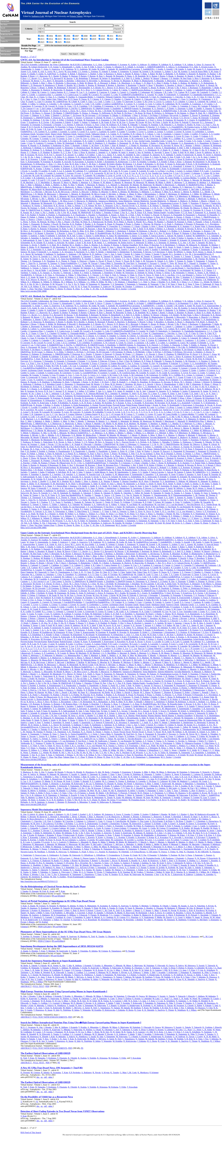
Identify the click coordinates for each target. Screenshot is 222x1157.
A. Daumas (207, 108)
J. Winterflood (131, 282)
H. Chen (216, 97)
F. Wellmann (124, 279)
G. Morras (211, 199)
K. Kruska (37, 169)
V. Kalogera (59, 159)
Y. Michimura (171, 194)
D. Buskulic (68, 90)
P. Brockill (71, 88)
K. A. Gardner (51, 132)
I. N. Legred (184, 173)
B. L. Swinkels (175, 254)
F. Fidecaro (78, 125)
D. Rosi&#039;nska (103, 233)
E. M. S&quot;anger (121, 238)
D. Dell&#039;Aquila (197, 111)
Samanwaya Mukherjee (107, 201)
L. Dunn (140, 118)
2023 (42, 42)
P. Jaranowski (187, 155)
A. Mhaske (121, 194)
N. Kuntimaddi (173, 169)
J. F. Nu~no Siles (62, 208)
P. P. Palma (96, 212)
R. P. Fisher (122, 125)
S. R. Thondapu (48, 261)
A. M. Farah (104, 122)
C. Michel (161, 194)
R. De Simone (180, 113)
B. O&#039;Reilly (58, 210)
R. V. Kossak (110, 166)
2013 (42, 39)
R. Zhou (76, 289)
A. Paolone (50, 215)
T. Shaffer (42, 245)
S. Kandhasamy (111, 159)
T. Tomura (210, 261)
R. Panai (138, 212)
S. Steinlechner (123, 252)
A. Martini (163, 187)
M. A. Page (34, 212)
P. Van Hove (109, 270)
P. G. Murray (58, 203)
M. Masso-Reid (35, 189)
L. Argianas (93, 71)
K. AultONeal (50, 74)
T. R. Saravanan (161, 238)
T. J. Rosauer (78, 233)
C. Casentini (57, 95)
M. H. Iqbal (189, 152)
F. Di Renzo (164, 115)
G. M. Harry (94, 145)
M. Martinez (142, 187)
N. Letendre (87, 175)
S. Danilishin (115, 108)
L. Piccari (161, 219)
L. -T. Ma (170, 180)
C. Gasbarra (101, 132)
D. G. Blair (156, 83)
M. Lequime (57, 175)
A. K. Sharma (104, 245)
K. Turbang (86, 266)
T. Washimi (185, 277)
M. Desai (147, 113)
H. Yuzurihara (94, 286)
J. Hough (93, 150)
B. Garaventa (140, 129)
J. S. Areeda (82, 71)
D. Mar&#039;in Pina (195, 185)
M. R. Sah (71, 236)
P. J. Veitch (84, 273)
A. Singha (194, 247)
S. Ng (116, 206)
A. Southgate (184, 249)
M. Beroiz (35, 81)
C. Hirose (214, 148)
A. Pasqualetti (176, 215)
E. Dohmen (214, 115)
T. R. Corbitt (95, 104)
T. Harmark (75, 145)
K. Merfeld (194, 192)
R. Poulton (45, 224)
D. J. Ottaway (174, 210)
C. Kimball (101, 164)
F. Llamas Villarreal (76, 178)
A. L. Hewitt (147, 148)
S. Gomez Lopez (45, 136)
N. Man (71, 185)
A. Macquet (55, 182)
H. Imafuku (146, 152)
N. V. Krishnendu (199, 166)
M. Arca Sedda (70, 71)
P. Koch (189, 164)
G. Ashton (166, 71)
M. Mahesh (149, 182)
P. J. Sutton (145, 254)
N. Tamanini (156, 256)
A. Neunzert (108, 206)
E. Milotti (215, 194)
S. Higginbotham (169, 148)
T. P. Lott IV (40, 180)
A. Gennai (158, 132)
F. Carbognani (144, 92)
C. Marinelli (180, 185)
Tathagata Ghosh (98, 134)
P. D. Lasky (204, 171)
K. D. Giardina (123, 134)
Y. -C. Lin (205, 175)
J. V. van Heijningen (94, 270)
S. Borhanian (131, 85)
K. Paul (90, 217)
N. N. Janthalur (167, 155)
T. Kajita (42, 159)
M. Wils (108, 282)
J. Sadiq (41, 236)
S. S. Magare (94, 182)
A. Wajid (60, 277)
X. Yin (42, 286)
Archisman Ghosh (28, 134)
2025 (59, 42)
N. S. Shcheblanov (167, 245)
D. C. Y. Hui (66, 152)
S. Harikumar (56, 145)
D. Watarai (210, 277)
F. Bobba (165, 83)
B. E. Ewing (44, 122)
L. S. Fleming (178, 125)
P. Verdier (117, 273)
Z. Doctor (194, 115)
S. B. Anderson (67, 69)
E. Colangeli (200, 101)
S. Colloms (40, 104)
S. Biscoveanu (70, 83)
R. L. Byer (85, 90)
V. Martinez (153, 187)
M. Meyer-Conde (98, 194)
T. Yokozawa (62, 286)
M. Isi (215, 152)
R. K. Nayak (59, 206)
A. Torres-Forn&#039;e (67, 263)
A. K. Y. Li (126, 175)
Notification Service (7, 34)
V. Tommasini (199, 261)
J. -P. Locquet (116, 178)
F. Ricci (217, 229)
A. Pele (132, 217)
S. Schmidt (171, 240)
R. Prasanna (118, 224)
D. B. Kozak (163, 166)
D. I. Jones (144, 157)
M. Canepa (41, 92)
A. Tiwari (100, 261)
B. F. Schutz (48, 242)
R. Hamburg (97, 143)
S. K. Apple (32, 71)
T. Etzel (215, 120)
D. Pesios (66, 219)
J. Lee (125, 173)
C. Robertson (120, 231)
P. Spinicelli (41, 252)
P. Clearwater (127, 101)
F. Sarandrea (148, 238)
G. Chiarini (126, 99)
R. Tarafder (86, 259)
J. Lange (132, 171)
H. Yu (77, 286)
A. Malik (46, 185)
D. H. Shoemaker (42, 247)
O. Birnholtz (58, 83)
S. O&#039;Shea (125, 210)
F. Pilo (58, 222)
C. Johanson (46, 157)
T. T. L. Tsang (54, 266)
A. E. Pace (216, 210)
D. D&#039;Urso (162, 118)
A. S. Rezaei (208, 229)
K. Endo (129, 120)
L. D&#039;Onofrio (42, 118)
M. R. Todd (135, 261)
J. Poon (206, 222)
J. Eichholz (69, 120)
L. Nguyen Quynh (127, 206)
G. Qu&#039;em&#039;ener (94, 226)
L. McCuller (194, 189)
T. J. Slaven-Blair (60, 249)
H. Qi (73, 226)
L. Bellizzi (145, 78)
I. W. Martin (106, 187)
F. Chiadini (116, 99)
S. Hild (180, 148)
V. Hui (74, 152)
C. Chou (181, 99)
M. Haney (144, 143)
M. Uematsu (167, 266)
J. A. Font (205, 125)
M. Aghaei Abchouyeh (37, 67)
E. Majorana (177, 182)
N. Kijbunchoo (39, 164)
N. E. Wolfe (171, 282)
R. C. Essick (190, 120)
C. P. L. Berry (46, 81)
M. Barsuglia (118, 76)
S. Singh (185, 247)
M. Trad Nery (128, 263)
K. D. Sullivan (95, 254)
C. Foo (213, 125)
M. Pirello (108, 222)
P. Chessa (83, 99)
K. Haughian (142, 145)
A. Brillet (49, 88)
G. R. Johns (57, 157)
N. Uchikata (125, 266)
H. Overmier (195, 210)
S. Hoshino (83, 150)
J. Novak (50, 208)
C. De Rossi (137, 113)
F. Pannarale (198, 212)
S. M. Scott (86, 242)
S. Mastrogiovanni (64, 189)
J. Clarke (106, 101)
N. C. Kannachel (133, 159)
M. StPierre (178, 252)
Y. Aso (174, 71)
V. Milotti (24, 196)
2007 (77, 36)
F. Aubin (39, 74)
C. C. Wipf (142, 282)
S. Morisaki (190, 199)
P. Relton (159, 229)
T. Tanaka (196, 256)
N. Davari (217, 108)
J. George (178, 132)
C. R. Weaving (53, 279)
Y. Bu (176, 88)
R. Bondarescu (49, 85)
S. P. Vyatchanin (209, 275)
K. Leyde (117, 175)
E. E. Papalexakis (78, 215)
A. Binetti (34, 83)
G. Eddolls (25, 120)
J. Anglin (159, 69)
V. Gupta (215, 141)
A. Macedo (194, 180)
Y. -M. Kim (91, 164)
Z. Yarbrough (205, 284)
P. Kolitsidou (54, 166)
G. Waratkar (158, 277)
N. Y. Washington (198, 277)
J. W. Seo (191, 242)
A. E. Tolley (169, 261)
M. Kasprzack (199, 159)
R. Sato (39, 240)
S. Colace (190, 101)
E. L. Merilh (205, 192)
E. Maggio (116, 182)
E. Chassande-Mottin (84, 97)
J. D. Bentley (174, 78)
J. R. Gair (47, 129)
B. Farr (112, 122)
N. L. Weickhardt (79, 279)
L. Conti (85, 104)
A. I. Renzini (169, 229)
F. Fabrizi (67, 122)
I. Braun (33, 88)
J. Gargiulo (62, 132)
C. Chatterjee (99, 97)
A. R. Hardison (43, 145)
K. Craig (68, 106)
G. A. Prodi (166, 224)
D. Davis (63, 111)
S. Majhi (167, 182)
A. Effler (60, 120)
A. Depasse (93, 113)
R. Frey (129, 127)
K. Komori (65, 166)
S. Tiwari (117, 261)
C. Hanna (161, 143)
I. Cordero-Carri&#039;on (112, 104)
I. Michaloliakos (149, 194)
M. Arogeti (143, 71)
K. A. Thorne (61, 261)
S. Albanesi (117, 67)
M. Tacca (34, 256)
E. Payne (105, 217)
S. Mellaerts (144, 192)
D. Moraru (142, 199)
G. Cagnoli (166, 90)
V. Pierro (32, 222)
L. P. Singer (140, 247)
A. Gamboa (107, 129)
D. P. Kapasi (169, 159)
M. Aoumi (197, 69)
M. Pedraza (123, 217)
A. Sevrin (33, 245)
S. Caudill (83, 95)
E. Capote (112, 92)
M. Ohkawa (195, 208)
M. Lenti (35, 175)
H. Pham (105, 219)
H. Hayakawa (154, 145)
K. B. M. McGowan (61, 192)
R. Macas (185, 180)
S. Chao (48, 97)
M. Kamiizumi (89, 159)
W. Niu (216, 206)
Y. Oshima (137, 210)
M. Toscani (92, 263)
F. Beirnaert (93, 78)
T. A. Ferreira (67, 125)
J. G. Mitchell (160, 196)
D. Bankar (211, 74)
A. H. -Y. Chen (197, 97)
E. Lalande (67, 171)
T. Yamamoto (129, 284)
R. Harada (32, 145)
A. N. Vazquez (44, 273)
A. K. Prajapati (97, 224)
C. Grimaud (209, 138)
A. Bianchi (193, 81)
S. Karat (178, 159)
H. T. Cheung (93, 99)
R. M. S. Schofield (209, 240)
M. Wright (214, 282)
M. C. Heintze (186, 145)
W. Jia (30, 157)
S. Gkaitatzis (166, 134)
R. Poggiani (179, 222)
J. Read (99, 229)
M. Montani (122, 199)
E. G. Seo (182, 242)
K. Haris (65, 145)
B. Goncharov (58, 136)
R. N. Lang (123, 171)
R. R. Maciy (216, 180)
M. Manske (134, 185)
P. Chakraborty (170, 95)
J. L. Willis (91, 282)
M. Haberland (68, 143)
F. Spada (194, 249)
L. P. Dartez (169, 108)
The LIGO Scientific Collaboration (35, 64)
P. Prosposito (199, 224)
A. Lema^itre (26, 175)
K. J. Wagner (50, 277)
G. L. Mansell (111, 185)
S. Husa (81, 152)
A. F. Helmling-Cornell (51, 148)
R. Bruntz (161, 88)
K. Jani (137, 155)
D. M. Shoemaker (57, 247)
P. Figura (87, 125)
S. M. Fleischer (165, 125)
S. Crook (131, 106)
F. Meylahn (111, 194)
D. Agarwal (206, 64)
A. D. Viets (47, 275)
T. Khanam (187, 162)
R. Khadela (141, 162)
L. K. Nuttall (75, 208)
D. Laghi (52, 171)
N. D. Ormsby (80, 210)
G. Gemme (149, 132)
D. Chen (208, 97)
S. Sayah (95, 240)
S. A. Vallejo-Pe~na (100, 268)
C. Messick (73, 194)
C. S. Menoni (155, 192)
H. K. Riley (89, 231)
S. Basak (169, 76)
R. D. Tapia (50, 259)
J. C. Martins (173, 187)
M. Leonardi (45, 175)
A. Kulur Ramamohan (80, 169)
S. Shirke (30, 247)
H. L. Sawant (84, 240)
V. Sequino (200, 242)
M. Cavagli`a (94, 95)
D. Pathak (31, 217)
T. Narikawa (26, 206)
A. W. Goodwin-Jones (119, 136)
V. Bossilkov (159, 85)
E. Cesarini (149, 95)
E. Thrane (72, 261)
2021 (111, 39)
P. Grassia (60, 138)
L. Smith (91, 249)
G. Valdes (53, 268)
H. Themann (145, 259)
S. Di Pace (143, 115)
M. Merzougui (50, 194)
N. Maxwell (132, 189)
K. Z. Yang (187, 284)
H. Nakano (141, 203)
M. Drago (107, 118)
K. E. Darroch (158, 108)
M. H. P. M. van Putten (155, 270)
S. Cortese (157, 104)
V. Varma (33, 273)
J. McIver (74, 192)
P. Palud (115, 212)
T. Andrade (110, 69)
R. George (187, 132)
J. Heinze (196, 145)
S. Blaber (112, 83)
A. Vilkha (69, 275)
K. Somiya (123, 249)
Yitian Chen (62, 99)
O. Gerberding (198, 132)
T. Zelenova (138, 286)
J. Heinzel (205, 145)
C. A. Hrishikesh (149, 150)
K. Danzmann (145, 108)
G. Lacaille (33, 171)
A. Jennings (216, 155)
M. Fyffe (29, 129)
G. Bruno (152, 88)
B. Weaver (42, 279)
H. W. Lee (118, 173)
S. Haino (78, 143)
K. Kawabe (66, 162)
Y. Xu (74, 284)
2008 (85, 36)
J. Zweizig (132, 289)
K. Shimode (203, 245)
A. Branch (210, 85)
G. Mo (41, 199)
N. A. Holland (46, 150)
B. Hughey (55, 152)
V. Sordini (154, 249)
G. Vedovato (66, 273)
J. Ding (135, 115)
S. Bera (195, 78)
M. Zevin (176, 286)
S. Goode (105, 136)
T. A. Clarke (116, 101)
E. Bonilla (68, 85)
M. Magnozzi (138, 182)
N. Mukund (172, 201)
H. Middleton (183, 194)
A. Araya (48, 71)
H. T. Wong (182, 282)
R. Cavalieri (105, 95)
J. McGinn (47, 192)
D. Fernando (35, 125)
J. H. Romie (38, 233)
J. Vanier (118, 270)
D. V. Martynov (186, 187)
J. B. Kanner (146, 159)
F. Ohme (204, 208)
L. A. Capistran (89, 92)
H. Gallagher (76, 129)
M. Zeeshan (127, 286)
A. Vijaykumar (59, 275)
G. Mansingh (123, 185)
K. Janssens (155, 155)
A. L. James (107, 155)
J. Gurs (29, 143)
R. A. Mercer (174, 192)
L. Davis (71, 111)
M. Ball (159, 74)
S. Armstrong (123, 71)
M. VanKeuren (129, 270)
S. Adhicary (142, 64)
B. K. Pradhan (76, 224)
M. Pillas (51, 222)
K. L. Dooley (67, 118)
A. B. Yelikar (33, 286)
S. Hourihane (103, 150)
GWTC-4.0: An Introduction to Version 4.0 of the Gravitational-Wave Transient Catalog (64, 59)
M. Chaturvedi (142, 97)
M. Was (176, 277)
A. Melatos (122, 192)
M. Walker (69, 277)
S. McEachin (205, 189)
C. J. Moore (132, 199)
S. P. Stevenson (158, 252)
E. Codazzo (167, 101)
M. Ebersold (203, 118)
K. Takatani (105, 256)
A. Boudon (169, 85)
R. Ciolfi (81, 101)
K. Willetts (45, 282)
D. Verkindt (139, 273)
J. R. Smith (82, 249)
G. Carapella (132, 92)
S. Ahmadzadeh (65, 67)
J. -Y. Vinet (104, 275)
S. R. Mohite (76, 199)
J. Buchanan (193, 88)
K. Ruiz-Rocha (211, 233)
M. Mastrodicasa (49, 189)
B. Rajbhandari (170, 226)
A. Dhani (191, 113)
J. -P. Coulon (207, 104)
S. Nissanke (197, 206)
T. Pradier (87, 224)
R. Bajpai (135, 74)
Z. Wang (149, 277)
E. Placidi (138, 222)
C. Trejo (170, 263)
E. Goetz (24, 136)
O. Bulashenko (205, 88)
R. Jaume (198, 155)
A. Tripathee (201, 263)
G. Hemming (67, 148)
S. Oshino (147, 210)
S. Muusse (69, 203)
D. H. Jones (134, 157)
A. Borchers (120, 85)
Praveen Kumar (105, 169)
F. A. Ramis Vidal (198, 226)
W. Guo (127, 141)
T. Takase (96, 256)
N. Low (85, 180)
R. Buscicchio (56, 90)
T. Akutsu (107, 67)
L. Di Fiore (65, 115)
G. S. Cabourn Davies (100, 90)
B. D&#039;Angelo (101, 108)
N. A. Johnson (68, 157)
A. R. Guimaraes (74, 141)
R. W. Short (70, 247)
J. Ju (193, 157)
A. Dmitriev (184, 115)
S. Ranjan (32, 229)
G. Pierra (24, 222)
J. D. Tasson (116, 259)
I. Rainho (144, 226)
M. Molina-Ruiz (89, 199)
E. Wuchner (44, 284)
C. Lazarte (48, 173)
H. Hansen (214, 143)
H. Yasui (215, 284)
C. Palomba (106, 212)
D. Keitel (98, 162)
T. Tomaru (179, 261)
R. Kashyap (188, 159)
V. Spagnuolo (204, 249)
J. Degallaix (133, 111)
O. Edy (53, 120)
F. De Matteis (56, 113)
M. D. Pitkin (119, 222)
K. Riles (80, 231)
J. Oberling (96, 208)
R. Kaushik (56, 162)
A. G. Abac (97, 64)
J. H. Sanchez (67, 238)
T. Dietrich (55, 115)
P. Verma (157, 273)
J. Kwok (24, 171)
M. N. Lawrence (27, 173)
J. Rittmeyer (109, 231)
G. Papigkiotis (102, 215)
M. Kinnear (127, 164)
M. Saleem (178, 236)
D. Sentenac (172, 242)
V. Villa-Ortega (81, 275)
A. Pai (42, 212)
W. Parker (146, 215)
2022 (120, 39)
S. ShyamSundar (83, 247)
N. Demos (84, 113)
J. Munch (203, 201)
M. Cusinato (203, 106)
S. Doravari (88, 118)
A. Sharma (93, 245)
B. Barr (100, 76)
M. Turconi (97, 266)
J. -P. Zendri (149, 286)
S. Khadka (151, 162)
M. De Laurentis (153, 111)
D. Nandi (183, 203)
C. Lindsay (215, 175)
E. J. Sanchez (55, 238)
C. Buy (77, 90)
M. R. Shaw (144, 245)
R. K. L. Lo (105, 178)
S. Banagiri (191, 74)
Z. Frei (104, 127)
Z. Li (162, 175)
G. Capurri (121, 92)
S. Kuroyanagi (186, 169)
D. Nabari (78, 203)
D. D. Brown (119, 88)
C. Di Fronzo (76, 115)
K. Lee (132, 173)
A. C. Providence (212, 224)
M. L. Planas (148, 222)
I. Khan (178, 162)
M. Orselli (91, 210)
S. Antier (188, 69)
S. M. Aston (213, 71)
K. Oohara (45, 210)
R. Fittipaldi (132, 125)
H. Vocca (147, 275)
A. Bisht (80, 83)
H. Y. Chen (25, 99)
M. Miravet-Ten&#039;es (78, 196)
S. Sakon (133, 236)
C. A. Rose (89, 233)
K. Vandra (64, 270)
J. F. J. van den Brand (174, 268)
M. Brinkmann (60, 88)
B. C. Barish (54, 76)
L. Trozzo (32, 266)
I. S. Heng (105, 148)
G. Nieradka (165, 206)
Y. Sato (45, 240)
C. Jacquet (57, 155)
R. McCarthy (154, 189)
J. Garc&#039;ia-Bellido (157, 129)
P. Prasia (127, 224)
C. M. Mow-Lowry (65, 201)
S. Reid (140, 229)
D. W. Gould (155, 136)
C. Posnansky (34, 224)
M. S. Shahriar (63, 245)
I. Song (131, 249)
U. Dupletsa (149, 118)
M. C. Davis (81, 111)
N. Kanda (100, 159)
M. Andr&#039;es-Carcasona (128, 69)
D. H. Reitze (149, 229)
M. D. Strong (198, 252)
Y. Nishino (174, 206)
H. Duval (174, 118)
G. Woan (152, 282)
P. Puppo (52, 226)
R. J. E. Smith (101, 249)
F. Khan (171, 162)
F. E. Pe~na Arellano (144, 217)
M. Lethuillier (98, 175)
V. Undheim (185, 266)
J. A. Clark (97, 101)
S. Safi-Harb (61, 236)
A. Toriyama (41, 263)
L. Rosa (69, 233)
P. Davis (90, 111)
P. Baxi (23, 78)
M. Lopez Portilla (172, 178)
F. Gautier (121, 132)
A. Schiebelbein (134, 240)
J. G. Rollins (172, 231)
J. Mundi (211, 201)
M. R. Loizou (129, 178)
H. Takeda (115, 256)
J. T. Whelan (162, 279)
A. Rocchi (152, 231)
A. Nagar (97, 203)
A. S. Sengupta (160, 242)
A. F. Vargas (207, 270)
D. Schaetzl (113, 240)
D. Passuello (212, 215)
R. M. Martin (117, 187)
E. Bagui (118, 74)
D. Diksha (114, 115)
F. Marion (209, 185)
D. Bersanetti (58, 81)
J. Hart (113, 145)
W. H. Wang (129, 277)
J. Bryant (169, 88)
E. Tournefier (117, 263)
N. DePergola (104, 113)
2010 (103, 36)
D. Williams (55, 282)
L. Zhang (195, 286)
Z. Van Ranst (170, 270)
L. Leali (85, 173)
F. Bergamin (205, 78)
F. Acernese (122, 64)
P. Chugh (29, 101)
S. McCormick (182, 189)
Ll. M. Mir (52, 196)
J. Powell (54, 224)
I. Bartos (161, 76)
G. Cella (114, 95)
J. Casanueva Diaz (43, 95)
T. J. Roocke (60, 233)
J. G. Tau (125, 259)
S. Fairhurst (93, 122)
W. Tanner (34, 259)
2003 (42, 36)
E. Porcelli (214, 222)
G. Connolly (76, 104)
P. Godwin (203, 134)
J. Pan (122, 212)
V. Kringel (187, 166)
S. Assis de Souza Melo (198, 71)
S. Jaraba (177, 155)
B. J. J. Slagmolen (34, 249)
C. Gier (157, 134)
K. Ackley (132, 64)
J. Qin (79, 226)
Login (2, 61)
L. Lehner (205, 173)
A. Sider (94, 247)
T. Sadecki (32, 236)
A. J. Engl (149, 120)
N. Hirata (205, 148)
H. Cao (79, 92)
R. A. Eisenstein (102, 120)
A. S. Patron (68, 217)
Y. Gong (68, 136)
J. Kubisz (46, 169)
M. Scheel (123, 240)
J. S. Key (132, 162)
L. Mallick (55, 185)
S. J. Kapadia (157, 159)
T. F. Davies (54, 111)
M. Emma (121, 120)
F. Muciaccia (80, 201)
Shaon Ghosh (56, 134)
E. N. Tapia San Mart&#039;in (68, 259)
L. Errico (158, 120)
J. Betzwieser (80, 81)
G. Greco (91, 138)
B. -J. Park (130, 215)
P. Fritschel (150, 127)
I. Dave (24, 111)
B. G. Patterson (80, 217)
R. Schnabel (182, 240)
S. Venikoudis (95, 273)
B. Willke (100, 282)
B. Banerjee (201, 74)
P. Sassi (205, 238)
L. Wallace (90, 277)
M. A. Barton (151, 76)
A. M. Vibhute (209, 273)
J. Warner (168, 277)
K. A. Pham (115, 219)
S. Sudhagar (48, 254)
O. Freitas (121, 127)
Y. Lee (175, 173)
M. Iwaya (39, 155)
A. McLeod (84, 192)
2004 (51, 36)
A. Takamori (86, 256)
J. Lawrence (215, 171)
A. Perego (178, 217)
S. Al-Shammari (181, 67)
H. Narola (36, 206)
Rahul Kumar (131, 169)
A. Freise (112, 127)
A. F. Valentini (74, 268)
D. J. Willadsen (33, 282)
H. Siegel (102, 247)
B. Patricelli (57, 217)
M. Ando (101, 69)
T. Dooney (78, 118)
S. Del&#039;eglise (169, 111)
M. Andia (92, 69)
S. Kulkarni (65, 169)
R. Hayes (175, 145)
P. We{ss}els (143, 279)
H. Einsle (78, 120)
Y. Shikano (180, 245)
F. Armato (113, 71)
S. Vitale (130, 275)
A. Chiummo (172, 99)
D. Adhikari (153, 64)
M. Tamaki (145, 256)
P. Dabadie (213, 106)
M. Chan (29, 97)
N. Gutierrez (38, 143)
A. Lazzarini (58, 173)
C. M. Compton (64, 104)
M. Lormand (212, 178)
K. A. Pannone (210, 212)
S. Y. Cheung (105, 99)
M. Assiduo (182, 71)
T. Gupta (206, 141)
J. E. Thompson (34, 261)
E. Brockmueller (83, 88)
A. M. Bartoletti (139, 76)
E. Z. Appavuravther (210, 69)
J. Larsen (178, 171)
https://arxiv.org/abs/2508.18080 (34, 291)
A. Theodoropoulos (159, 259)
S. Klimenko (148, 164)
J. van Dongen (53, 270)
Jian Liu (64, 178)
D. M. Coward (49, 106)
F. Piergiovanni (206, 219)
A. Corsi (148, 104)
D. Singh (158, 247)
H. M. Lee (108, 173)
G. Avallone (62, 74)
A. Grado (194, 136)
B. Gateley (111, 132)
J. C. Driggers (118, 118)
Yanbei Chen (51, 99)
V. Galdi (67, 129)
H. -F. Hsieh (163, 150)
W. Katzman (45, 162)
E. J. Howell (127, 150)
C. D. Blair (146, 83)
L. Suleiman (71, 254)
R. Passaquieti (189, 215)
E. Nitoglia (207, 206)
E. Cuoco (193, 106)
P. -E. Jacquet (68, 155)
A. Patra (48, 217)
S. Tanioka (213, 256)
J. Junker (211, 157)
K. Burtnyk (45, 90)
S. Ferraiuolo (46, 125)
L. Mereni (185, 192)
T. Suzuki (155, 254)
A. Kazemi (89, 162)
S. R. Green (123, 138)
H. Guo (120, 141)
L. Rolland (161, 231)
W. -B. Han (133, 143)
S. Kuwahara (198, 169)
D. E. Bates (206, 76)
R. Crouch (140, 106)
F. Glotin (185, 134)
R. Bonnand (100, 85)
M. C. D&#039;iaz (210, 113)
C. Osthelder (157, 210)
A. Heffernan (26, 148)
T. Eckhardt (214, 118)
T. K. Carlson (178, 92)
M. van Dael (159, 268)
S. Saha (79, 236)
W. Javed (207, 155)
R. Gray (83, 138)
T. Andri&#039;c (148, 69)
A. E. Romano (184, 231)
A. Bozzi (178, 85)
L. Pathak (40, 217)
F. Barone (92, 76)
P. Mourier (44, 201)
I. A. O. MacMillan (42, 182)
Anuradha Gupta (157, 141)
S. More (159, 199)
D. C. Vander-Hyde (209, 268)
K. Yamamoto (103, 284)
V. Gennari (168, 132)
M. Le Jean (214, 173)
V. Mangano (90, 185)
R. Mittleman (194, 196)
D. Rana (24, 229)
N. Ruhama (184, 233)
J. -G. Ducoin (130, 118)
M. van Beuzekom (145, 268)
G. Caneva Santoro (55, 92)
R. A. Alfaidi (128, 67)
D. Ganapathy (118, 129)
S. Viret (113, 275)
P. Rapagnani (53, 229)
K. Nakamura (130, 203)
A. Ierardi (130, 152)
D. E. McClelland (168, 189)
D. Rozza (167, 233)
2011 (111, 36)
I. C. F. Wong (193, 282)
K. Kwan (217, 169)
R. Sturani (217, 252)
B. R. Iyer (48, 155)
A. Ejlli (113, 120)
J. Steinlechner (110, 252)
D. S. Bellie (135, 78)
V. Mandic (79, 185)
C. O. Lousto (76, 180)
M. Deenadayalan (120, 111)
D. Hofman (34, 150)
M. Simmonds (129, 247)
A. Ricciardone (35, 231)
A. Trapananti (140, 263)
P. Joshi (177, 157)
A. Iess (138, 152)
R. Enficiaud (139, 120)
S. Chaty (152, 97)
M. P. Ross (116, 233)
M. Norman (32, 208)
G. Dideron (34, 115)
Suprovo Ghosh (83, 134)
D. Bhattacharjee (146, 81)
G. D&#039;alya (85, 108)
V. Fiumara (142, 125)
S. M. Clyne (147, 101)
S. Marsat (87, 187)
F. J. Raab (136, 226)
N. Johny (124, 157)
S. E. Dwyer (184, 118)
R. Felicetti (183, 122)
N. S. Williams (80, 282)
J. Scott (78, 242)
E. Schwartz (59, 242)
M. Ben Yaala (185, 78)
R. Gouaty (144, 136)
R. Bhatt (135, 81)
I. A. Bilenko (204, 81)
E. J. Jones (154, 157)
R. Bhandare (125, 81)
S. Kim (82, 164)
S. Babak (71, 74)
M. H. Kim (74, 164)
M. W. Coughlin (182, 104)
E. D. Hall (87, 143)
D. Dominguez (27, 118)
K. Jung (204, 157)
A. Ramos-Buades (213, 226)
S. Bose (149, 85)
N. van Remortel (184, 270)
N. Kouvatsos (139, 166)
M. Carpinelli (202, 92)
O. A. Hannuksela (186, 143)
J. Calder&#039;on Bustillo (204, 90)
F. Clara (89, 101)
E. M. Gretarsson (151, 138)
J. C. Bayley (32, 78)
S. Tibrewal (81, 261)
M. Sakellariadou (121, 236)
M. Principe (156, 224)
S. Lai (59, 171)
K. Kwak (208, 169)
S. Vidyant (37, 275)
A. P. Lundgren (147, 180)
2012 (120, 36)
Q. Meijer (113, 192)
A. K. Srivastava (66, 252)
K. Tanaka (175, 256)
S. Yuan (84, 286)
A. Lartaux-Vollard (191, 171)
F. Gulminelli (99, 141)
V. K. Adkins (187, 64)
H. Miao (138, 194)
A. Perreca (30, 219)
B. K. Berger (216, 78)
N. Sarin (172, 238)
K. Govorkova (167, 136)
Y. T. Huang (32, 152)
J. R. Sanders (106, 238)
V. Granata (44, 138)
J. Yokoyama (51, 286)
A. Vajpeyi (43, 268)
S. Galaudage (57, 129)
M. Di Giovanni (88, 115)
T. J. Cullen (172, 106)
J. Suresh (126, 254)
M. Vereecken (128, 273)
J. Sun (105, 254)
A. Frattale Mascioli (93, 127)
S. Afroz (197, 64)
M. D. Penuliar (167, 217)
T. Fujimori (212, 127)
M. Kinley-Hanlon (114, 164)
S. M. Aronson (155, 71)
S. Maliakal (37, 185)
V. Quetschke (112, 226)
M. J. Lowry (95, 180)
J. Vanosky (140, 270)
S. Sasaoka (189, 238)
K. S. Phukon (126, 219)
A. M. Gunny (110, 141)
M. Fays (148, 122)
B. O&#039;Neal (33, 210)
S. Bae (100, 74)
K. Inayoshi (157, 152)
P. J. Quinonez (125, 226)
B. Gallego (87, 129)
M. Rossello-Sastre (129, 233)
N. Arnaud (134, 71)
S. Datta (189, 108)
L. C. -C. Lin (195, 175)
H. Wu (35, 284)
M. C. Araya (58, 71)
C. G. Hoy (137, 150)
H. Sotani (174, 249)
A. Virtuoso (121, 275)
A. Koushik (128, 166)
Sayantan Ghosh (43, 134)
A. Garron (72, 132)
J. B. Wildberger (209, 279)
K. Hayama (166, 145)
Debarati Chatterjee (113, 97)
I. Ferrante (57, 125)
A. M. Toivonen (147, 261)
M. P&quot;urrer (63, 226)
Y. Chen (41, 99)
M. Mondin (111, 199)
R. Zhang (204, 286)
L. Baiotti (127, 74)
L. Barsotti (108, 76)
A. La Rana (160, 171)
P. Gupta (187, 141)
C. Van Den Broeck (192, 268)
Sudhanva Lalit (37, 16)
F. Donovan (56, 118)
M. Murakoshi (46, 203)
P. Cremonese (107, 106)
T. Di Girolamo (102, 115)
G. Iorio (173, 152)
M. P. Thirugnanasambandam (180, 259)
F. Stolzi (169, 252)
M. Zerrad (167, 286)
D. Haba (58, 143)
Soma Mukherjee (125, 201)
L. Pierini (216, 219)
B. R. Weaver (31, 279)
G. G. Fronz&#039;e (174, 127)
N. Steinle (100, 252)
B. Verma (149, 273)
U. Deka (142, 111)
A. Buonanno (34, 90)
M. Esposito (179, 120)
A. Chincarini (147, 99)
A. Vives (138, 275)
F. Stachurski (79, 252)
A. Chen (187, 97)
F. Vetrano (190, 273)
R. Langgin (141, 171)
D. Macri (64, 182)
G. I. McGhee (36, 192)
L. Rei (133, 229)
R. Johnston (115, 157)
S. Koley (44, 166)
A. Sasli (197, 238)
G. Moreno (180, 199)
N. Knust (168, 164)
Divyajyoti (174, 115)
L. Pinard (66, 222)
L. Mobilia (49, 199)
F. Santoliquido (136, 238)
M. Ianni (121, 152)
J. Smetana (72, 249)
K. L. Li (135, 175)
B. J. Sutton (135, 254)
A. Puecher (25, 226)
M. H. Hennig (116, 148)
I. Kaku (50, 159)
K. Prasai (108, 224)
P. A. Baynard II (56, 78)
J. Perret (39, 219)
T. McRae (94, 192)
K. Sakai (110, 236)
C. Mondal (101, 199)
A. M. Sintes (204, 247)
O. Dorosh (98, 118)
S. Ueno (176, 266)
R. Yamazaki (153, 284)
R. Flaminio (153, 125)
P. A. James (117, 155)
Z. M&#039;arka (40, 187)
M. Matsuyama (107, 189)
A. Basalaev (179, 76)
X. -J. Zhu (85, 289)
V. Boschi (141, 85)
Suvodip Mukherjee (158, 201)
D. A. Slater (47, 249)
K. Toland (159, 261)
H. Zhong (68, 289)
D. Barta (128, 76)
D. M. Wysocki (56, 284)
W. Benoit (155, 78)
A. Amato (36, 69)
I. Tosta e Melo (104, 263)
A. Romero (205, 231)
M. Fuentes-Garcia (192, 127)
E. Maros (78, 187)
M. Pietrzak (42, 222)
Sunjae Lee (167, 173)
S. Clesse (138, 101)
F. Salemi (188, 236)
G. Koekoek (215, 164)
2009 (94, 36)
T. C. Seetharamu (110, 242)
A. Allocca (170, 67)
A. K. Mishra (108, 196)
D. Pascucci (165, 215)
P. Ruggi (175, 233)
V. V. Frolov (160, 127)
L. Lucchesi (111, 180)
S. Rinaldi (99, 231)
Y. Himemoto (195, 148)
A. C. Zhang (186, 286)
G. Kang (121, 159)
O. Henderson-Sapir (82, 148)
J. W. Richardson (49, 231)
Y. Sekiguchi (138, 242)
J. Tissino (91, 261)
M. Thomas (210, 259)
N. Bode (173, 83)
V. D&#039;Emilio (70, 113)
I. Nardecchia (215, 203)
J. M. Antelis (179, 69)
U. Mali (28, 185)
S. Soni (146, 249)
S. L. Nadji (87, 203)
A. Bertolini (69, 81)
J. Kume (154, 169)
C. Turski (106, 266)
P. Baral (31, 76)
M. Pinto (83, 222)
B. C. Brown (107, 88)
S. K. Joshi (185, 157)
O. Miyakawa (206, 196)
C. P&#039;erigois (208, 217)
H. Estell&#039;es (203, 120)
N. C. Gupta (178, 141)
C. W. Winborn (119, 282)
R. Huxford (90, 152)
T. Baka (143, 74)
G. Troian (211, 263)
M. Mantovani (146, 185)
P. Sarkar (180, 238)
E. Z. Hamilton (110, 143)
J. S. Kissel (137, 164)
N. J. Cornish (138, 104)
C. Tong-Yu (30, 263)
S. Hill (186, 148)
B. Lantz (150, 171)
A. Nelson (76, 206)
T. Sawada (74, 240)
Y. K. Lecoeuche (96, 173)
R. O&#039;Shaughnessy (107, 210)
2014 (51, 39)
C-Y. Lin (176, 175)
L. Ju (198, 157)
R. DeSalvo (156, 113)
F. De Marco (35, 113)
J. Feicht (164, 122)
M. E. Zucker (121, 289)
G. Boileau (182, 83)
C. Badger (92, 74)
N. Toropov (52, 263)
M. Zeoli (158, 286)
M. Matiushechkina (92, 189)
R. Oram (70, 210)
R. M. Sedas (97, 242)
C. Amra (44, 69)
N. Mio (44, 196)
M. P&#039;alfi (84, 212)
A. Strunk (208, 252)
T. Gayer (140, 132)
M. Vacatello (205, 266)
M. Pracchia (64, 224)
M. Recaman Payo (110, 229)
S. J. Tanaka (186, 256)
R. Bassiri (189, 76)
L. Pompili (197, 222)
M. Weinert (92, 279)
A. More (151, 199)
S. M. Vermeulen (177, 273)
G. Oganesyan (143, 208)
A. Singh (149, 247)
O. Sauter (53, 240)
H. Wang (109, 277)
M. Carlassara (156, 92)
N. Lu (103, 180)
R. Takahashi (74, 256)
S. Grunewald (32, 141)
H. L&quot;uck (123, 180)
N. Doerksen (204, 115)
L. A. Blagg (136, 83)
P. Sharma (115, 245)
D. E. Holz (57, 150)
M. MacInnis (205, 180)
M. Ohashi (184, 208)
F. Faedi (75, 122)
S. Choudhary (192, 99)
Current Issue (5, 21)
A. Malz (63, 185)
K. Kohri (24, 166)
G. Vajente (34, 268)
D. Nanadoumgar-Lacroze (168, 203)
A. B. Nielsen (153, 206)
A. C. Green (101, 138)
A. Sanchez (44, 238)
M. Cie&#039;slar (60, 101)
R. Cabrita (123, 90)
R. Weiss (114, 279)
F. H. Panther (30, 215)
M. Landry (103, 171)
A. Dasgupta (180, 108)
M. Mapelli (157, 185)
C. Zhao (30, 289)
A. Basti (197, 76)
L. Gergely (209, 132)
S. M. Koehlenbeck (201, 164)
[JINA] (212, 18)
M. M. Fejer (173, 122)
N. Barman (73, 76)
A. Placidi (129, 222)
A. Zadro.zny (105, 286)
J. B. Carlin (167, 92)
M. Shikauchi (191, 245)
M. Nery (98, 206)
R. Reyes (198, 229)
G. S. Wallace (79, 277)
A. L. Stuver (26, 254)
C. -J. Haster (131, 145)
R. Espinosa (168, 120)
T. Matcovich (78, 189)
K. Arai (41, 71)
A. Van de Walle (39, 270)
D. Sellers (149, 242)
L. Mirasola (62, 196)
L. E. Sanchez (79, 238)
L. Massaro (207, 187)
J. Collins (31, 104)
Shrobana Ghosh (69, 134)
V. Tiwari (125, 261)
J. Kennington (108, 162)
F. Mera (165, 192)
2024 (51, 42)
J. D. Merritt (38, 194)
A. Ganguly (129, 129)
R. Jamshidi (128, 155)
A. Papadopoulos (63, 215)
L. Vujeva (197, 275)
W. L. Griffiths (175, 138)
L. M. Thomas (199, 259)
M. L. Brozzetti (132, 88)
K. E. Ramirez (183, 226)
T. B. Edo (45, 120)
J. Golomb (33, 136)
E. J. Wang (100, 277)
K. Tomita (188, 261)
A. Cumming (182, 106)
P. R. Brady (200, 85)
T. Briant (41, 88)
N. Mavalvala (120, 189)
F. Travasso (152, 263)
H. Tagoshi (43, 256)
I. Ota (165, 210)
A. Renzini (179, 229)
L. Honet (66, 150)
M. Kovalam (151, 166)
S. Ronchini (49, 233)
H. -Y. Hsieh (174, 150)
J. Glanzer (176, 134)
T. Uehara (157, 266)
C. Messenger (62, 194)
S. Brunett (143, 88)
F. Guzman (49, 143)
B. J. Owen (206, 210)
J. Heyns (157, 148)
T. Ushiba (195, 266)
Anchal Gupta (144, 141)
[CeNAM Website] (10, 16)
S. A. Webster (65, 279)
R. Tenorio (134, 259)
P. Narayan (204, 203)
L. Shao (85, 245)
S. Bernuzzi (25, 81)
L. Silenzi (118, 247)
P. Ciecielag (47, 101)
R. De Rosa (127, 113)
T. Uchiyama (136, 266)
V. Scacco (104, 240)
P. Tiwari (108, 261)
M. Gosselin (134, 136)
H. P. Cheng (73, 99)
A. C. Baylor (43, 78)
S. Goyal (177, 136)
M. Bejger (103, 78)
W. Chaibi (159, 95)
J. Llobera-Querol (92, 178)
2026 (68, 42)
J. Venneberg (107, 273)
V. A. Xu (67, 284)
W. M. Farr (121, 122)
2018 (85, 39)
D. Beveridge (91, 81)
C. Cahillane (177, 90)
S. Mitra (170, 196)
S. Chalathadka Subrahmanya (202, 95)
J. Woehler (161, 282)
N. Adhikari (163, 64)
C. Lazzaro (69, 173)
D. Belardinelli (115, 78)
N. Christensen (205, 99)
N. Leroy (66, 175)
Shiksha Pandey (159, 212)
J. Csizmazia (150, 106)
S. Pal (63, 212)
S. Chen (34, 99)
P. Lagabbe (43, 171)
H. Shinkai (213, 245)
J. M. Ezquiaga (56, 122)
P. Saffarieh (50, 236)
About (3, 38)
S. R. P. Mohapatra (62, 199)
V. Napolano (193, 203)
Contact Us (4, 41)
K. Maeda (74, 182)
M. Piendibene (192, 219)
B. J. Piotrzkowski (96, 222)
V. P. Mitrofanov (181, 196)
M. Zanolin (116, 286)
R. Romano (195, 231)
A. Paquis (113, 215)
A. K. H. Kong (77, 166)
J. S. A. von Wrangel (184, 275)
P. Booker (110, 85)
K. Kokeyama (34, 166)
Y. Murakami (34, 203)
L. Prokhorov (177, 224)
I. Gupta (168, 141)
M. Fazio (156, 122)
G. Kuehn (56, 169)
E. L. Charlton (59, 97)
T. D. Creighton (94, 106)
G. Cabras (114, 90)
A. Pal (57, 212)
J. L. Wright (204, 282)
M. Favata (140, 122)
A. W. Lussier (159, 180)
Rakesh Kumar (144, 169)
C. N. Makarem (189, 182)
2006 (68, 36)
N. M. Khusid (211, 162)
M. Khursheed (198, 162)
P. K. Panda (147, 212)
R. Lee (148, 173)
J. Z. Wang (118, 277)
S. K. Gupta (197, 141)
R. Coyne (59, 106)
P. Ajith (91, 67)
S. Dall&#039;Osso (60, 108)
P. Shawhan (154, 245)
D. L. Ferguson (206, 122)
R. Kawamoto (78, 162)
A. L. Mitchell (148, 196)
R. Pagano (25, 212)
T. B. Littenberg (38, 178)
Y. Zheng (59, 289)
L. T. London (141, 178)
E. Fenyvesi (194, 122)
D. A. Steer (90, 252)
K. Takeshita (126, 256)
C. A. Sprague (53, 252)
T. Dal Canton (45, 108)
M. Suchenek (37, 254)
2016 (68, 39)
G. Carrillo (213, 92)
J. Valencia (62, 268)
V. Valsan (122, 268)
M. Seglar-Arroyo (125, 242)
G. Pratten (136, 224)
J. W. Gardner (38, 132)
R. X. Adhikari (175, 64)
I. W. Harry (104, 145)
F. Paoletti (41, 215)
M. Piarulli (151, 219)
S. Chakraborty (183, 95)
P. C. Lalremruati (91, 171)
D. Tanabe (166, 256)
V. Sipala (214, 247)
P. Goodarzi (95, 136)
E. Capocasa (102, 92)
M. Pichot (182, 219)
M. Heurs (138, 148)
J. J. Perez (196, 217)
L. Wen (134, 279)
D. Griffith (163, 138)
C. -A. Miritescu (96, 196)
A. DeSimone (168, 113)
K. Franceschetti (47, 127)
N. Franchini (60, 127)
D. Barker (64, 76)
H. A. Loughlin (63, 180)
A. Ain (84, 67)
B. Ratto (62, 229)
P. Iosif (180, 152)
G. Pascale (155, 215)
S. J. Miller (194, 194)
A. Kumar (94, 169)
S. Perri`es (47, 219)
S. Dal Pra (73, 108)
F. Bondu (59, 85)
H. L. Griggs (187, 138)
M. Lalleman (78, 171)
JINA (2, 48)
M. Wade (40, 277)
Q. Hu (201, 150)
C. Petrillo (85, 219)
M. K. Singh (168, 247)
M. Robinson (141, 231)
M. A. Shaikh (75, 245)
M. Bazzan (68, 78)
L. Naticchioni (47, 206)
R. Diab (199, 113)
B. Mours (53, 201)
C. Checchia (178, 97)
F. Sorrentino (164, 249)
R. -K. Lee (140, 173)
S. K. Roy (158, 233)
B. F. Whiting (174, 279)
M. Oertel (120, 208)
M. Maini (159, 182)
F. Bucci (183, 88)
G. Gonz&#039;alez (81, 136)
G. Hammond (122, 143)
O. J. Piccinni (171, 219)
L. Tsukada (76, 266)
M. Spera (31, 252)
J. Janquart (145, 155)
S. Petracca (75, 219)
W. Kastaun (211, 159)
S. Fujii (204, 127)
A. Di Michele (125, 115)
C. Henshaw (128, 148)
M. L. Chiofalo (160, 99)
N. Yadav (81, 284)
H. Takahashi (62, 256)
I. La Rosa (170, 171)
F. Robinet (131, 231)
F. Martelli (96, 187)
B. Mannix (100, 185)
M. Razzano (90, 229)
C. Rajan (159, 226)
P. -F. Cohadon (179, 101)
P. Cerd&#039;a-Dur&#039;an (131, 95)
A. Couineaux (195, 104)
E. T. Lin (185, 175)
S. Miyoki (34, 199)
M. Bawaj (216, 76)
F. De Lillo (182, 111)
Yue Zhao (38, 289)
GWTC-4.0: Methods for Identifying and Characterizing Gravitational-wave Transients (64, 296)
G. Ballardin (168, 74)
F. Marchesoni (168, 185)
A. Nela (68, 206)
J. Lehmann (195, 173)
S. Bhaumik (159, 81)
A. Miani (130, 194)
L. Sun (111, 254)
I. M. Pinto (75, 222)
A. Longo (151, 178)
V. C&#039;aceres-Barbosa (139, 90)
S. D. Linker (26, 178)
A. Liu (48, 178)
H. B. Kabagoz (32, 159)
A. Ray (70, 229)
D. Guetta (52, 141)
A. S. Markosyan (55, 187)
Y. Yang (196, 284)
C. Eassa (193, 118)
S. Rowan (142, 233)
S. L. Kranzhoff (175, 166)
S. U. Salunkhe (213, 236)
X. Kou (119, 166)
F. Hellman (36, 148)
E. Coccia (157, 101)
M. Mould (34, 201)
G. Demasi (45, 113)
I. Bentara (164, 78)
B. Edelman (35, 120)
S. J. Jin (24, 157)
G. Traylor (162, 263)
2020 (103, 39)
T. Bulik (215, 88)
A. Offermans (130, 208)
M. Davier (44, 111)
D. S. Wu (28, 284)
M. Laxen (39, 173)
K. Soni (138, 249)
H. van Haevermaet (77, 270)
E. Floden (189, 125)
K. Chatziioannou (164, 97)
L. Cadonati (156, 90)
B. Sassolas (213, 238)
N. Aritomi (103, 71)
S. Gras (52, 138)
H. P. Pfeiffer (96, 219)
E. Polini (188, 222)
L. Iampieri (100, 152)
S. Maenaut (83, 182)
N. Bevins (115, 81)
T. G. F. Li (144, 175)
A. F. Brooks (96, 88)
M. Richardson (63, 231)
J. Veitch (75, 273)
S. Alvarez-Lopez (206, 67)
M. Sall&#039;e (199, 236)
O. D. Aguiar (53, 67)
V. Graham (203, 136)
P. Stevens (147, 252)
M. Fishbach (111, 125)
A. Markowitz (68, 187)
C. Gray (76, 138)
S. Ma (177, 180)
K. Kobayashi (179, 164)
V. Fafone (83, 122)
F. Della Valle (212, 111)
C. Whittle (185, 279)
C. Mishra (128, 196)
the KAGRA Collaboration (81, 64)
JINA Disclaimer (6, 54)
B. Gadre (38, 129)
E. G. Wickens (196, 279)
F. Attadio (31, 74)
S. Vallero (113, 268)
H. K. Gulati (87, 141)
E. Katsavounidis (32, 162)
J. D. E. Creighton (80, 106)
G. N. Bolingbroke (206, 83)
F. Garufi (81, 132)
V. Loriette (201, 178)
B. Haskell (121, 145)
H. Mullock (193, 201)
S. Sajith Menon (98, 236)
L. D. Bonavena (35, 85)
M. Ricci (24, 231)
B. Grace (185, 136)
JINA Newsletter (6, 51)
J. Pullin (34, 226)
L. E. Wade (30, 277)
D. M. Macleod (27, 182)
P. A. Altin (193, 67)
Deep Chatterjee (128, 97)
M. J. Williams (67, 282)
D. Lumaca (135, 180)
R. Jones (163, 157)
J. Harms (84, 145)
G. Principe (145, 224)
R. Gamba (97, 129)
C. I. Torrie (82, 263)
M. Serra (209, 242)
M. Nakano (151, 203)
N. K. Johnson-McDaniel (85, 157)
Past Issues (4, 24)
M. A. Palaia (72, 212)
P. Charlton (70, 97)
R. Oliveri (213, 208)
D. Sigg (110, 247)
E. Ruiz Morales (196, 233)
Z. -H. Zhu (94, 289)
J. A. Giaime (111, 134)
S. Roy (150, 233)
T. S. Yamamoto (116, 284)
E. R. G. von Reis (167, 275)
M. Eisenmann (89, 120)
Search (3, 28)
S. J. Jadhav (79, 155)
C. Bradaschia (189, 85)
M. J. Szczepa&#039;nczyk (200, 254)
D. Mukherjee (91, 201)
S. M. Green (112, 138)
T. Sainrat (87, 236)
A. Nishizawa (185, 206)
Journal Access (5, 31)
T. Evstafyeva (32, 122)
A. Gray (68, 138)
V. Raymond (79, 229)
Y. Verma (166, 273)
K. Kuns (162, 169)
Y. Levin (108, 175)
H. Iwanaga (29, 155)
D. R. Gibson (136, 134)
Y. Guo (135, 141)
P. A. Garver (91, 132)
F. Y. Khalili (162, 162)
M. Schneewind (194, 240)
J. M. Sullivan (83, 254)
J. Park (138, 215)
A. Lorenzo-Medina (188, 178)
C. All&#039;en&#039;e (155, 67)
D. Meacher (103, 192)
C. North (41, 208)
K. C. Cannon (69, 92)
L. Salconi (169, 236)
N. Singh (177, 247)
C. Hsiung (184, 150)
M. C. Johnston (103, 157)
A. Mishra (119, 196)
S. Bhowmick (170, 81)
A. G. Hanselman (202, 143)
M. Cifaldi (72, 101)
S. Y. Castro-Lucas (70, 95)
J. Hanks (152, 143)
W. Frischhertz (139, 127)
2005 (59, 36)
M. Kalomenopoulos (73, 159)
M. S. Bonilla (79, 85)
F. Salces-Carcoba (156, 236)
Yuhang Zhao (48, 289)
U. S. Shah (51, 245)
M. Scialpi (69, 242)
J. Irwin (198, 152)
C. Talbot (136, 256)
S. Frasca (70, 127)
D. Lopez (160, 178)
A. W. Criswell (120, 106)
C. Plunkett (168, 222)
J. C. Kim (57, 164)
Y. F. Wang (140, 277)
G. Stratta (188, 252)
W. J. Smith (113, 249)
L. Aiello (77, 67)
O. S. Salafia (143, 236)
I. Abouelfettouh (110, 64)
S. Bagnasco (109, 74)
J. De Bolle (107, 111)
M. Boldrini (192, 83)
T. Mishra (137, 196)
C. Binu (49, 83)
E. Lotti (31, 180)
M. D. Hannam (172, 143)
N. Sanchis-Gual (93, 238)
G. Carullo (30, 95)
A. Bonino (89, 85)
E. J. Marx (197, 187)
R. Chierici (136, 99)
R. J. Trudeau (42, 266)
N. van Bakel (132, 268)
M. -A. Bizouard (101, 83)
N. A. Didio (45, 115)
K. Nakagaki (119, 203)
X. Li (152, 175)
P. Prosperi (188, 224)
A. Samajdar (34, 238)
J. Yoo (71, 286)
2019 (94, 39)
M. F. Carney (190, 92)
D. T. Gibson (147, 134)
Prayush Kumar (119, 169)
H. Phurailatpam (139, 219)
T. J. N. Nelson (88, 206)
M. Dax (98, 111)
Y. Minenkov (34, 196)
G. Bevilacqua (104, 81)
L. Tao (41, 259)
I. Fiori (102, 125)
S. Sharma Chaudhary (129, 245)
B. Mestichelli (84, 194)
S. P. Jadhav (90, 155)
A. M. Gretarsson (136, 138)
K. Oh (159, 208)
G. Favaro (130, 122)
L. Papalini (90, 215)
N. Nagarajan (107, 203)
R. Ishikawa (207, 152)
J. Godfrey (194, 134)
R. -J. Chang (39, 97)
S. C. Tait (52, 256)
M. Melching (133, 192)
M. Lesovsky (76, 175)
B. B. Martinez (130, 187)
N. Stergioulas (136, 252)
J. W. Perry (57, 219)
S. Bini (42, 83)
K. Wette (152, 279)
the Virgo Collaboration (59, 64)
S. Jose (170, 157)
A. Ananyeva (54, 69)
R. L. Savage (63, 240)
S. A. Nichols (141, 206)
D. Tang (204, 256)
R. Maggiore (127, 182)
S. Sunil (118, 254)
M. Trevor (179, 263)
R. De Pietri (116, 113)
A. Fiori (95, 125)
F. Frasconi (79, 127)
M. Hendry (95, 148)
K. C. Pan (130, 212)
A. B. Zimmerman (107, 289)
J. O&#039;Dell (108, 208)
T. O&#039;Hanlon (171, 208)
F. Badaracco (81, 74)
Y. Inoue (166, 152)
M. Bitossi (89, 83)
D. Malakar (201, 182)
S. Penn (157, 217)
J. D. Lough (51, 180)
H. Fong (197, 125)
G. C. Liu (56, 178)
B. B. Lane (113, 171)
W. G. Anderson (81, 69)
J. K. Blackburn (123, 83)
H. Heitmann (216, 145)
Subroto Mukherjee (141, 201)
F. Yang (179, 284)
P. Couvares (37, 106)
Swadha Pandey (173, 212)
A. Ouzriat (185, 210)
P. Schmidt (162, 240)
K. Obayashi (86, 208)
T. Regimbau (124, 229)
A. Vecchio (55, 273)
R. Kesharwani (121, 162)
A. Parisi (120, 215)
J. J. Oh (153, 208)
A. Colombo (51, 104)
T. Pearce (113, 217)
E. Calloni (32, 92)
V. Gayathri (130, 132)
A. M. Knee (159, 164)
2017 (77, 39)
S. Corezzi (128, 104)
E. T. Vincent (93, 275)
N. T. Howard (115, 150)
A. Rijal (73, 231)
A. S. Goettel (214, 134)
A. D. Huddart (44, 152)
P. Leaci (78, 173)
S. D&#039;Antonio (130, 108)
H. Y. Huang (210, 150)
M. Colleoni (211, 101)
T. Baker (151, 74)
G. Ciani (37, 101)
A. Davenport (33, 111)
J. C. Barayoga (41, 76)
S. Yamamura (141, 284)
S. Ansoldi (168, 69)
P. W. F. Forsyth (33, 127)
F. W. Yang (170, 284)
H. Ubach (115, 266)
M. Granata (34, 138)
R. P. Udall (147, 266)
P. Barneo (83, 76)
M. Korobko (98, 166)
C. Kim (49, 164)
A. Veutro (199, 273)
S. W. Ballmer (179, 74)
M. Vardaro (196, 270)
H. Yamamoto (91, 284)
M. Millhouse (205, 194)
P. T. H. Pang (186, 212)
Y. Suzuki (164, 254)
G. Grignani (198, 138)
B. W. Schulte (36, 242)
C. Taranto (96, 259)
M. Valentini (86, 268)
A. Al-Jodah (139, 67)
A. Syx (185, 254)
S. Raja (152, 226)
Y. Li (157, 175)
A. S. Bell (125, 78)
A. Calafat (187, 90)
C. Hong (74, 150)
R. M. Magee (105, 182)
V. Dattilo (198, 108)
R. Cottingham (168, 104)
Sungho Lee (157, 173)
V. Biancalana (182, 81)
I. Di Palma (153, 115)
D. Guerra (43, 141)
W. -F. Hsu (193, 150)
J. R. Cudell (161, 106)
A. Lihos (168, 175)
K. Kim (65, 164)
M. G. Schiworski (149, 240)
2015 (59, 39)
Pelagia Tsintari (76, 16)
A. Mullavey (183, 201)
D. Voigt (155, 275)
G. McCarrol (143, 189)
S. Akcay (98, 67)
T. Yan (162, 284)
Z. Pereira (187, 217)
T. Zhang (213, 286)
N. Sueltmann (59, 254)
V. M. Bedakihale (81, 78)
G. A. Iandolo (111, 152)
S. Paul (97, 217)
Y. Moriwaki (201, 199)
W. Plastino (158, 222)
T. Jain (98, 155)
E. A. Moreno (169, 199)
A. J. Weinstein (104, 279)
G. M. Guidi (62, 141)
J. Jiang (37, 157)
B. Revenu (189, 229)
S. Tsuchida (66, 266)
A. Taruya (106, 259)
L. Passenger (201, 215)
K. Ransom (42, 229)
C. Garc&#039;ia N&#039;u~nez (181, 129)
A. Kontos (88, 166)
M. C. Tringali (190, 263)
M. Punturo (42, 226)
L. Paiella (50, 212)
